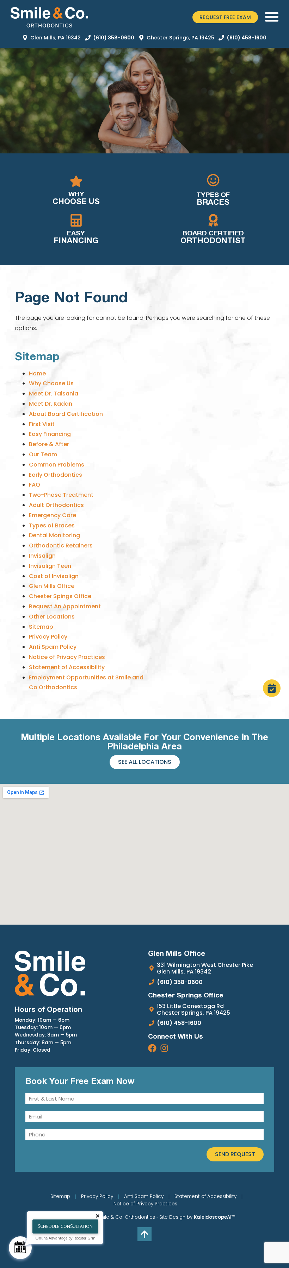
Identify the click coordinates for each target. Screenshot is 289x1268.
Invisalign (42, 556)
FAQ (34, 485)
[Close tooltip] (97, 1215)
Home (37, 373)
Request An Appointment (65, 606)
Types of (213, 199)
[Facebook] (152, 1048)
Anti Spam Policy (52, 647)
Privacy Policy (48, 637)
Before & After (49, 444)
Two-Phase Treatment (61, 495)
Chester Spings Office (60, 596)
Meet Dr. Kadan (50, 404)
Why (76, 198)
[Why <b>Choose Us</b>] (76, 181)
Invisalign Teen (50, 566)
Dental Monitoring (54, 535)
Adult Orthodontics (56, 505)
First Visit (42, 424)
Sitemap (41, 627)
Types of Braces (52, 525)
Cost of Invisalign (54, 576)
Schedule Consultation (65, 1226)
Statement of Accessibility (67, 667)
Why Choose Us (51, 383)
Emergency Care (52, 515)
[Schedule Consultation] (20, 1247)
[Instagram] (164, 1048)
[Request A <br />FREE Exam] (272, 688)
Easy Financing (50, 434)
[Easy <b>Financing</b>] (76, 220)
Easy (76, 237)
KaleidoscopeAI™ (214, 1217)
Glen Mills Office (51, 586)
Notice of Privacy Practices (67, 657)
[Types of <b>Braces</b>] (213, 180)
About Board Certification (66, 414)
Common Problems (56, 465)
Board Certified (213, 237)
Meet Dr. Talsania (53, 393)
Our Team (43, 454)
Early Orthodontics (55, 475)
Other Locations (52, 617)
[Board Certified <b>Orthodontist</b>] (213, 220)
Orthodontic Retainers (61, 545)
